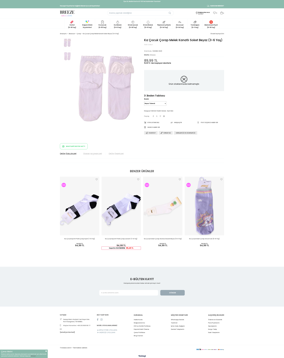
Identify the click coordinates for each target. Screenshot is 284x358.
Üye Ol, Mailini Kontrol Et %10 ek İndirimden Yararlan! (142, 1)
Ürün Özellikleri (68, 154)
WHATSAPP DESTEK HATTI (75, 146)
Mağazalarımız (139, 323)
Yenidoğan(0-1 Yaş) (195, 26)
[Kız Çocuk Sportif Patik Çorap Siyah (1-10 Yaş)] (79, 206)
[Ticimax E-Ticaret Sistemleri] (142, 356)
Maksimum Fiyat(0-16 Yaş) (211, 26)
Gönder (172, 293)
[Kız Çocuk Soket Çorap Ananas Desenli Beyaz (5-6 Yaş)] (162, 206)
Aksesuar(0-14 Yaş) (180, 26)
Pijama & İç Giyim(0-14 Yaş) (164, 26)
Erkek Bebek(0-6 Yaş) (148, 26)
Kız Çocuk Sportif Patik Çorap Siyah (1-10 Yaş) (79, 239)
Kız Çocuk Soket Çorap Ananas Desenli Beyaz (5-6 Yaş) (163, 239)
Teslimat (174, 323)
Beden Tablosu (155, 95)
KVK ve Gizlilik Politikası (142, 326)
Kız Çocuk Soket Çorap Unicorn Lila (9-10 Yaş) (204, 239)
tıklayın (33, 356)
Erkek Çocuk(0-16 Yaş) (133, 26)
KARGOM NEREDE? (217, 6)
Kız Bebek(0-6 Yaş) (118, 26)
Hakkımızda (138, 320)
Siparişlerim (212, 326)
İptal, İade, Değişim (178, 326)
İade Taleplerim (214, 332)
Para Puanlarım (213, 323)
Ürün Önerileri (116, 154)
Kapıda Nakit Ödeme (141, 329)
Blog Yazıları (138, 336)
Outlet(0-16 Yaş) (72, 26)
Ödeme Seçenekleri (92, 154)
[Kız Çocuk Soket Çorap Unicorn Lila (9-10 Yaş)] (204, 206)
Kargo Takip (212, 329)
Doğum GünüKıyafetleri (87, 26)
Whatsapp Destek (177, 320)
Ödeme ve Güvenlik (215, 320)
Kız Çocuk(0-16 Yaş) (102, 26)
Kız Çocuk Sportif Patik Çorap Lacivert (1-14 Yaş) (121, 239)
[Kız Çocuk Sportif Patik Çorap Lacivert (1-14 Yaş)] (121, 206)
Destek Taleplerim (177, 329)
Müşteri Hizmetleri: (76, 325)
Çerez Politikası (139, 332)
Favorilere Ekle (97, 179)
